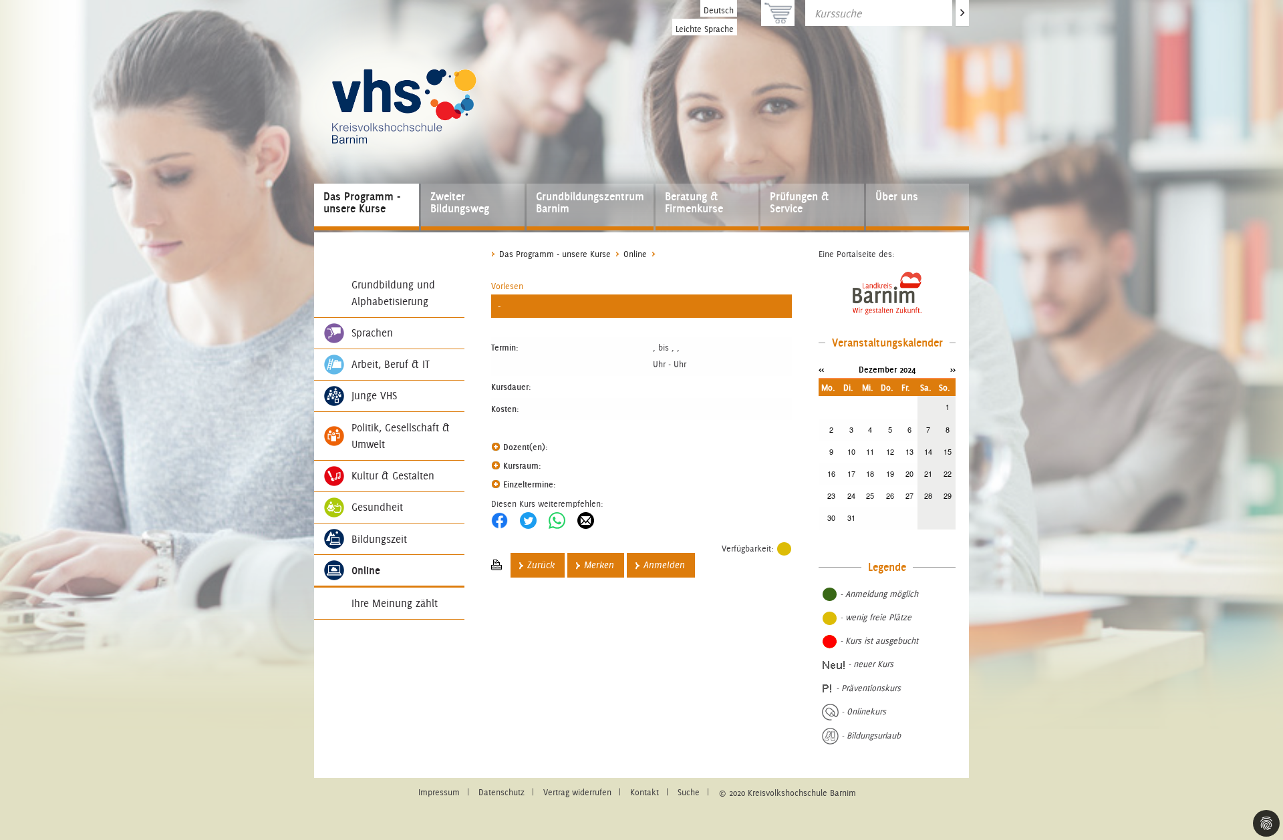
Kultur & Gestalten (392, 475)
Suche (689, 792)
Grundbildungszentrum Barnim (590, 202)
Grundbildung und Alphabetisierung (393, 293)
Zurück (541, 565)
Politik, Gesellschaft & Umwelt (400, 436)
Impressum (439, 792)
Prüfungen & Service (799, 202)
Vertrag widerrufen (577, 792)
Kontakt (644, 792)
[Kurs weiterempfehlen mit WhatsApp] (557, 520)
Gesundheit (377, 507)
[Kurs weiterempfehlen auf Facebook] (499, 520)
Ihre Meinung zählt (394, 603)
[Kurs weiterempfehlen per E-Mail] (585, 520)
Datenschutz (501, 792)
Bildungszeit (379, 539)
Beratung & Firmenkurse (694, 202)
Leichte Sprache (705, 29)
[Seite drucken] (496, 565)
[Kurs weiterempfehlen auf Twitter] (528, 520)
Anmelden (664, 565)
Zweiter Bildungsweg (459, 202)
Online (365, 570)
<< (821, 369)
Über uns (896, 196)
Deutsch (719, 10)
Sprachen (372, 333)
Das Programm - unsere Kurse (361, 202)
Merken (599, 565)
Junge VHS (374, 395)
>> (953, 369)
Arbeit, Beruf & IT (390, 364)
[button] (507, 286)
